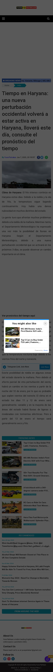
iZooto (46, 350)
